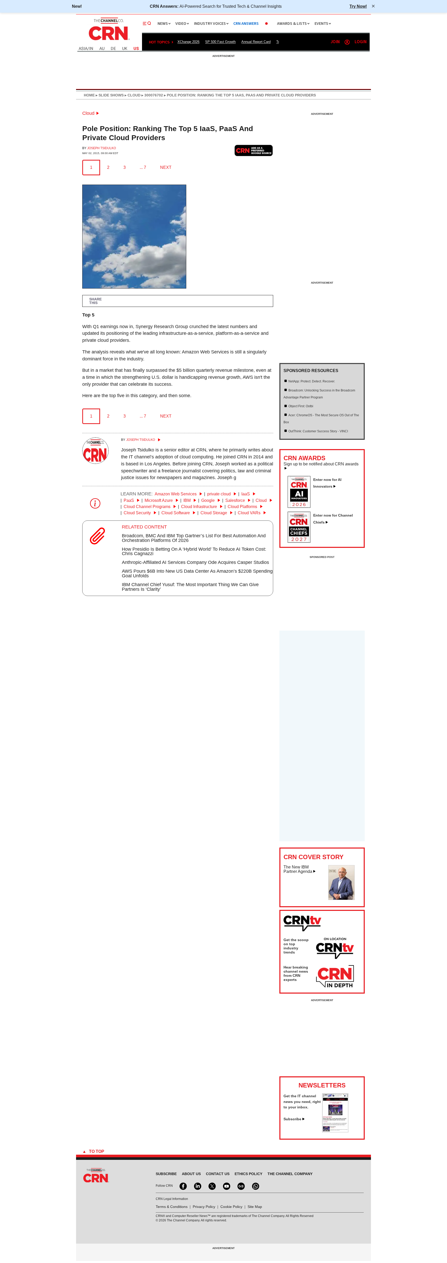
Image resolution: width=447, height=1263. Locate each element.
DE (113, 49)
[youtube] (226, 1185)
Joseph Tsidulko (101, 148)
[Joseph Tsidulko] (95, 462)
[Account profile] (347, 42)
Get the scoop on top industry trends (296, 946)
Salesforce (235, 500)
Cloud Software (176, 513)
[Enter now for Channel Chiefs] (301, 541)
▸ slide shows (109, 95)
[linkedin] (197, 1185)
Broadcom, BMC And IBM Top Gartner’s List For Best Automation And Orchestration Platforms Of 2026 (194, 538)
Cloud (88, 113)
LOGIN (361, 42)
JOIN (335, 42)
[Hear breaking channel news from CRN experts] (335, 976)
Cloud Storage (214, 513)
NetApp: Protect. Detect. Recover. (311, 381)
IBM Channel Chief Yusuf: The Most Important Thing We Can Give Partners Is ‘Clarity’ (190, 587)
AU (102, 49)
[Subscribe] (335, 1131)
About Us (191, 1174)
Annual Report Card (256, 42)
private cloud (219, 494)
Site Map (255, 1207)
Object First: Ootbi (300, 406)
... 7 (143, 167)
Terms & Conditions (172, 1207)
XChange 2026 (188, 42)
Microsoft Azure (159, 500)
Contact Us (217, 1174)
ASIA (83, 49)
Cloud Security (138, 513)
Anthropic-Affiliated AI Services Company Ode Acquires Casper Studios (195, 562)
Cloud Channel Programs (148, 506)
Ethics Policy (248, 1174)
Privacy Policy (204, 1207)
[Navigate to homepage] (109, 40)
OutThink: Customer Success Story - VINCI (318, 431)
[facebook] (182, 1185)
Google (208, 500)
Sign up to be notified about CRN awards (321, 464)
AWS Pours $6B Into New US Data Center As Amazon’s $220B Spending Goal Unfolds (197, 573)
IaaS (246, 494)
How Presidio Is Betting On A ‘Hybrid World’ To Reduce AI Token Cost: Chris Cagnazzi (194, 551)
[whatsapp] (255, 1185)
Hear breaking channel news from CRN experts (296, 973)
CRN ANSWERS (246, 23)
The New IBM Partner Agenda (298, 869)
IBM (187, 500)
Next (166, 167)
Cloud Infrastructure (199, 506)
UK (124, 49)
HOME (89, 95)
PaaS (129, 500)
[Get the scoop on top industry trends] (335, 949)
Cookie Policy (231, 1207)
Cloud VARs (250, 513)
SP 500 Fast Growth (220, 42)
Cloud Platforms (243, 506)
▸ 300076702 (151, 95)
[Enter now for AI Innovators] (301, 506)
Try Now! (358, 6)
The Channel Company (289, 1174)
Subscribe (292, 1119)
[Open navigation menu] (147, 23)
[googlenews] (240, 1185)
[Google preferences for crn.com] (253, 150)
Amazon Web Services (176, 494)
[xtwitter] (211, 1185)
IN (91, 49)
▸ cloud (132, 95)
